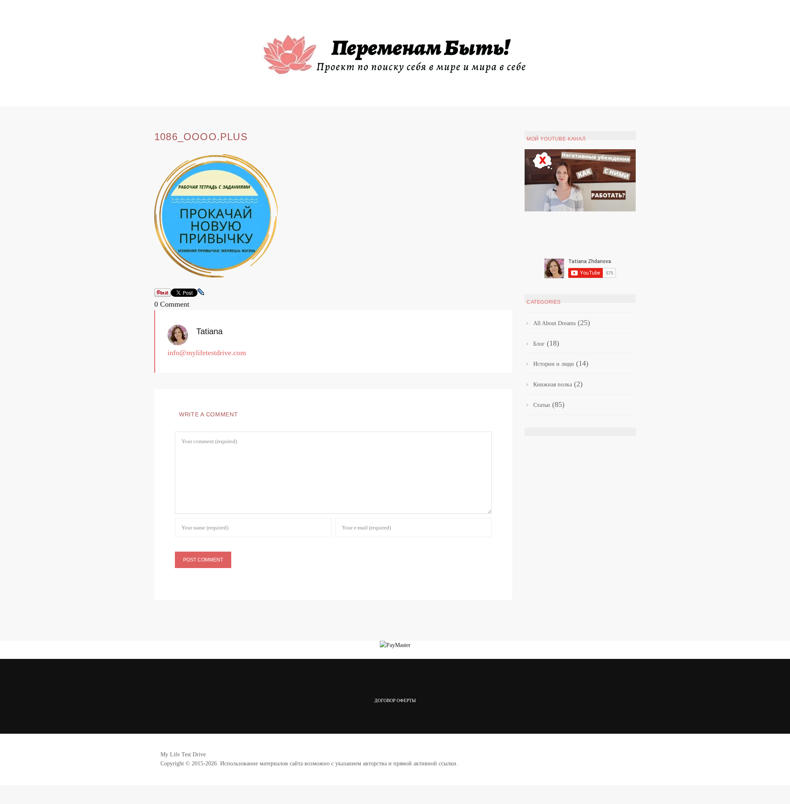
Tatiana (209, 331)
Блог (539, 344)
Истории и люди (553, 364)
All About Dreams (554, 323)
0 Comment (171, 304)
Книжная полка (552, 384)
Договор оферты (395, 700)
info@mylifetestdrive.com (206, 353)
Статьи (541, 405)
